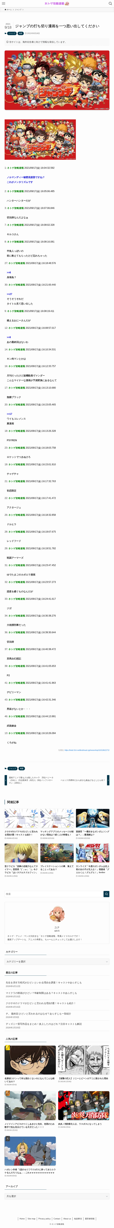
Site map (31, 1219)
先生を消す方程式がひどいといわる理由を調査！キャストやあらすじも (44, 984)
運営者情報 (90, 1219)
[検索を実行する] (106, 894)
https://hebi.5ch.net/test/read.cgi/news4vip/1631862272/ (87, 750)
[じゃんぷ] (40, 159)
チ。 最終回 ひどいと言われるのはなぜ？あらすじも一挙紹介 (38, 1015)
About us (67, 1219)
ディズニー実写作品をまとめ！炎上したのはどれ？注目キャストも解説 (44, 1026)
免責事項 (78, 1219)
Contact (57, 1219)
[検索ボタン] (110, 3)
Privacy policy (44, 1219)
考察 (20, 33)
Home (22, 1219)
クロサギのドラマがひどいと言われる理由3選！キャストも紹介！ (41, 1005)
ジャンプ (12, 33)
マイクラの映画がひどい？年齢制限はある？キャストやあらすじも (41, 995)
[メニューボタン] (3, 3)
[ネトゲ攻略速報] (57, 3)
